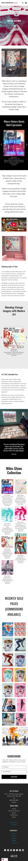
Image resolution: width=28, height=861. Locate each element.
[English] (5, 859)
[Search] (23, 3)
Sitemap (14, 824)
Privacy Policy (14, 822)
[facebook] (14, 850)
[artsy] (17, 850)
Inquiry (14, 802)
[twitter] (8, 850)
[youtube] (23, 850)
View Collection (14, 30)
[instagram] (11, 850)
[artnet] (20, 850)
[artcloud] (5, 850)
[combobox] (4, 859)
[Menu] (26, 3)
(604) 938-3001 (14, 800)
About (14, 25)
